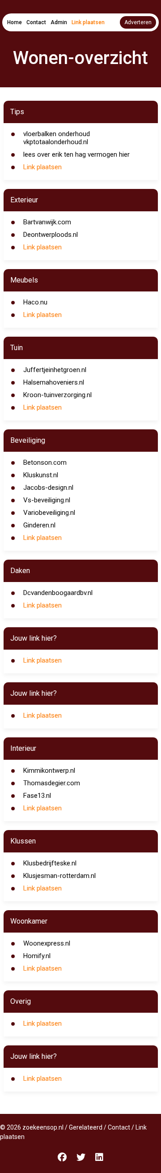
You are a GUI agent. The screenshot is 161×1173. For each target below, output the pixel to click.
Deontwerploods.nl (50, 235)
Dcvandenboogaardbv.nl (58, 593)
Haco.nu (35, 302)
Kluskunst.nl (40, 475)
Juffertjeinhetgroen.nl (54, 370)
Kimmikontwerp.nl (49, 770)
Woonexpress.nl (46, 943)
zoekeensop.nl (43, 1127)
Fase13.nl (37, 796)
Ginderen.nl (39, 525)
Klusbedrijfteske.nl (49, 863)
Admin (59, 22)
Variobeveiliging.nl (49, 513)
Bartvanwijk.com (47, 222)
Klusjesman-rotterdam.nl (59, 876)
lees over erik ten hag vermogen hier (76, 154)
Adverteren (138, 22)
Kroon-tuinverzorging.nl (57, 395)
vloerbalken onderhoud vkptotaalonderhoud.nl (56, 138)
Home (14, 22)
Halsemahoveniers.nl (53, 382)
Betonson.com (45, 462)
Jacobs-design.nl (48, 488)
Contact (36, 22)
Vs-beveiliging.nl (46, 500)
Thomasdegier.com (51, 783)
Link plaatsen (88, 22)
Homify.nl (37, 956)
